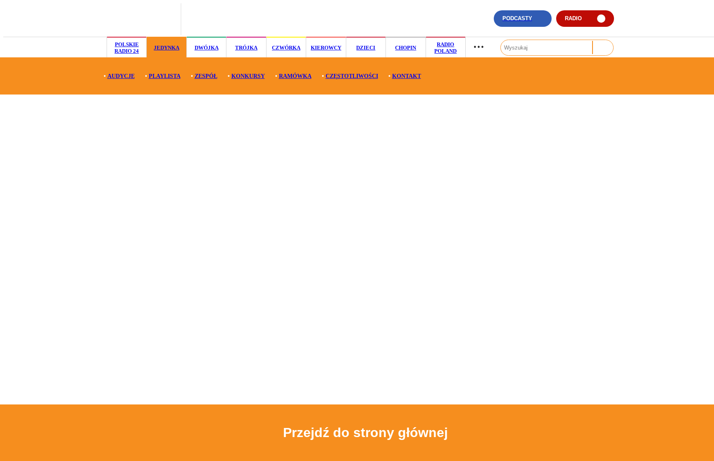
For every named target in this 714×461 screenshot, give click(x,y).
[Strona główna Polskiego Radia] (221, 18)
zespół (206, 76)
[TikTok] (433, 22)
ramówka (295, 76)
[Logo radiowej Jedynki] (141, 18)
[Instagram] (445, 22)
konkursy (248, 76)
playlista (165, 76)
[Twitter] (458, 22)
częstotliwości (352, 76)
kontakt (406, 76)
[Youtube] (484, 22)
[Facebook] (471, 22)
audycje (121, 76)
